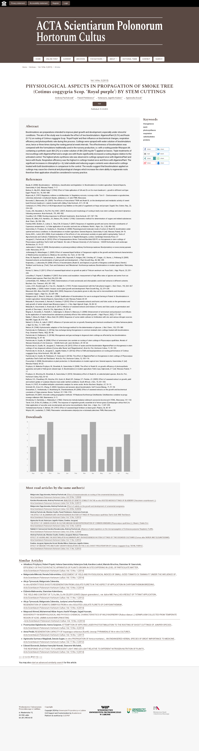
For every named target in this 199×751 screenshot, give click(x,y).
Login (66, 3)
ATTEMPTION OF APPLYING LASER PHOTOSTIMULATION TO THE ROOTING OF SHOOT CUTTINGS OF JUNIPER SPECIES (116, 625)
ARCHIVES (80, 59)
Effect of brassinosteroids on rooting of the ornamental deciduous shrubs (95, 495)
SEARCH (158, 59)
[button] (149, 149)
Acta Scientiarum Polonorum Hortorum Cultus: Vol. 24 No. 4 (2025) (55, 509)
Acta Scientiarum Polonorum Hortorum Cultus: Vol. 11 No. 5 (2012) (55, 549)
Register (56, 3)
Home (24, 67)
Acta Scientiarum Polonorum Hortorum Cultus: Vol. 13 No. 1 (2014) (53, 570)
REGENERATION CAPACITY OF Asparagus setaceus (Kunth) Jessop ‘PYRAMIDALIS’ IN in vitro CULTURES (82, 631)
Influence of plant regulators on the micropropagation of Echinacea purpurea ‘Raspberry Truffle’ (117, 529)
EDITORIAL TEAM (130, 59)
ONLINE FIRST (52, 59)
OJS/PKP (66, 716)
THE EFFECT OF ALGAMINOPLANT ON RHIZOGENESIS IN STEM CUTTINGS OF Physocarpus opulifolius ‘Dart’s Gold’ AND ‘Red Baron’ (80, 515)
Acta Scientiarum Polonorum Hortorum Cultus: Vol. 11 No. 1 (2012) (53, 597)
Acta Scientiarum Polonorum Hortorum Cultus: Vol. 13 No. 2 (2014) (53, 587)
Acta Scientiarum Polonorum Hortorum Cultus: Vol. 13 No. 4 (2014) (53, 608)
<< (20, 657)
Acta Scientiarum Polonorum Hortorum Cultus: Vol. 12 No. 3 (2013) (55, 517)
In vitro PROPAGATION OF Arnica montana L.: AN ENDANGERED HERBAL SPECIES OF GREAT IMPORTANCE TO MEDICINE (119, 638)
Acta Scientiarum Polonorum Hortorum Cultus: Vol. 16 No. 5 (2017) (55, 503)
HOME (38, 59)
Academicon (76, 713)
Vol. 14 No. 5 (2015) (45, 67)
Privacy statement (18, 3)
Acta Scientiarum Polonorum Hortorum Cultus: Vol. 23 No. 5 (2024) (55, 532)
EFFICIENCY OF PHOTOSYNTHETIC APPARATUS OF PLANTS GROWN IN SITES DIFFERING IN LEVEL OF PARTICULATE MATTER (80, 567)
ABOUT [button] (113, 59)
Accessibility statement (39, 3)
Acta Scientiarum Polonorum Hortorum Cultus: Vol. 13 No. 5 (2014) (53, 652)
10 (37, 657)
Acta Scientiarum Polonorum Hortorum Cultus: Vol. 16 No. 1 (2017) (53, 635)
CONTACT (146, 59)
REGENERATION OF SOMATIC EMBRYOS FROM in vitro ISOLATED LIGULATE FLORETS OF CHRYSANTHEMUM (72, 604)
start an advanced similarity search (47, 662)
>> (41, 657)
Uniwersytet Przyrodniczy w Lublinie (72, 710)
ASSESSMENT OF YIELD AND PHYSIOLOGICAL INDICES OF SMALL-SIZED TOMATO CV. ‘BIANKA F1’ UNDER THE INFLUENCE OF (118, 574)
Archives (32, 67)
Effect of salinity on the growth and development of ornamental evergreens (95, 506)
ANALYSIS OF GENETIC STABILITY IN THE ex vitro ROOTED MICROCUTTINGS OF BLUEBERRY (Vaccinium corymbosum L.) (110, 500)
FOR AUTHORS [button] (96, 59)
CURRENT (67, 59)
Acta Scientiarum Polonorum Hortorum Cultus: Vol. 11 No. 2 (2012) (55, 540)
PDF (99, 104)
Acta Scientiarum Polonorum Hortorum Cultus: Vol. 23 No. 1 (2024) (55, 497)
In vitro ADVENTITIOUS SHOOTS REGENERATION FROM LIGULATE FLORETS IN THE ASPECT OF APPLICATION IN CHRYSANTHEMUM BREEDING (88, 584)
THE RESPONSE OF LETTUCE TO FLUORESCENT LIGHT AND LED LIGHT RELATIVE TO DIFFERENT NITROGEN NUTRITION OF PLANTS (83, 648)
